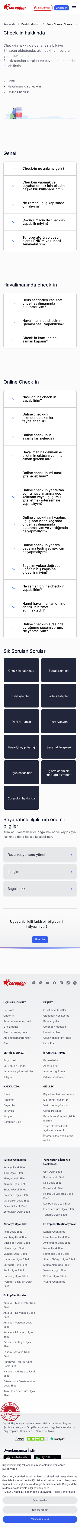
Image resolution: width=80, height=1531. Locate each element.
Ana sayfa (9, 24)
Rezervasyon (58, 721)
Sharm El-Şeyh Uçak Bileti (59, 1259)
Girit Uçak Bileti (52, 1171)
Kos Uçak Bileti (52, 1183)
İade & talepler (58, 696)
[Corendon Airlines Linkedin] (61, 983)
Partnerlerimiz (51, 1060)
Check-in (61, 8)
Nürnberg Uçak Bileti (15, 1237)
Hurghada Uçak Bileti (56, 1254)
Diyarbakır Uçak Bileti (16, 1200)
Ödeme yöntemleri (54, 1077)
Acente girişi (50, 1066)
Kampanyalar (51, 1021)
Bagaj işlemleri (58, 670)
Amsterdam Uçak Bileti (56, 1243)
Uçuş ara (8, 1010)
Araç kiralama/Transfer (17, 1038)
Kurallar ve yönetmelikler (18, 1071)
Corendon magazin (54, 1026)
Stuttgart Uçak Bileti (15, 1265)
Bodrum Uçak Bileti (14, 1189)
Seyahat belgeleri (59, 747)
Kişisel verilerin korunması (58, 1094)
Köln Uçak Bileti (12, 1231)
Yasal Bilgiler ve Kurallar (17, 1423)
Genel (11, 81)
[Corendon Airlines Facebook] (54, 983)
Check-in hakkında (21, 670)
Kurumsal (9, 1111)
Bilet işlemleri (21, 696)
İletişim (13, 872)
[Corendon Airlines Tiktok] (68, 983)
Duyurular (9, 1105)
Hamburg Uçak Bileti (15, 1276)
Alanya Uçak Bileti (14, 1178)
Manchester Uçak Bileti (57, 1237)
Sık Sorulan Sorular (14, 1066)
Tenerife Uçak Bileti (55, 1214)
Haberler (8, 1099)
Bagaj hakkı (17, 889)
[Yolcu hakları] (10, 1412)
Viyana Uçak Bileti (54, 1281)
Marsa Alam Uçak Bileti (57, 1265)
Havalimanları (51, 1032)
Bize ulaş (40, 939)
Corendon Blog (12, 1122)
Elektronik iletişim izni (56, 1099)
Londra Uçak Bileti (54, 1231)
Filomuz (8, 1094)
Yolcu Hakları (43, 1423)
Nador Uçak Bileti (53, 1248)
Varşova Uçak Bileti (55, 1270)
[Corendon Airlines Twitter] (40, 983)
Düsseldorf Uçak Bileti (16, 1243)
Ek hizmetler (10, 1026)
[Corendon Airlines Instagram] (34, 983)
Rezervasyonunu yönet (26, 854)
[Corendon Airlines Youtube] (47, 983)
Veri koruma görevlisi (55, 1105)
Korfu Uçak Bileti (53, 1188)
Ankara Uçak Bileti (14, 1184)
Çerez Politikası (52, 1111)
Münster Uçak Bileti (15, 1254)
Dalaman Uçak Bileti (15, 1195)
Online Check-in (18, 92)
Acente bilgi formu (54, 1071)
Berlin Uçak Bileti (13, 1270)
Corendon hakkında (21, 798)
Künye (19, 1427)
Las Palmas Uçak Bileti (57, 1203)
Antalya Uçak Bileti (14, 1167)
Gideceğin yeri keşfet (56, 1015)
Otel (5, 1043)
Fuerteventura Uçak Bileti (58, 1209)
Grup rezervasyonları (15, 1032)
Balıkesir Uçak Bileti (15, 1206)
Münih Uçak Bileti (14, 1248)
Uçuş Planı (49, 1043)
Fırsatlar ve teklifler (54, 1010)
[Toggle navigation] (74, 7)
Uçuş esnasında (21, 773)
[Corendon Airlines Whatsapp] (75, 983)
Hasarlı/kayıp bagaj (21, 747)
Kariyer (7, 1116)
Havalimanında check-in (24, 86)
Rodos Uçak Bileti (53, 1177)
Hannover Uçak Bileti (16, 1259)
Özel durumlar (21, 721)
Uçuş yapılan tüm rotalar (57, 1038)
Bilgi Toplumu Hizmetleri (17, 1431)
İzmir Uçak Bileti (13, 1173)
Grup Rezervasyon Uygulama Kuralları (49, 1427)
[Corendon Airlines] (14, 7)
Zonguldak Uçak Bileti (16, 1211)
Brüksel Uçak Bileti (54, 1276)
